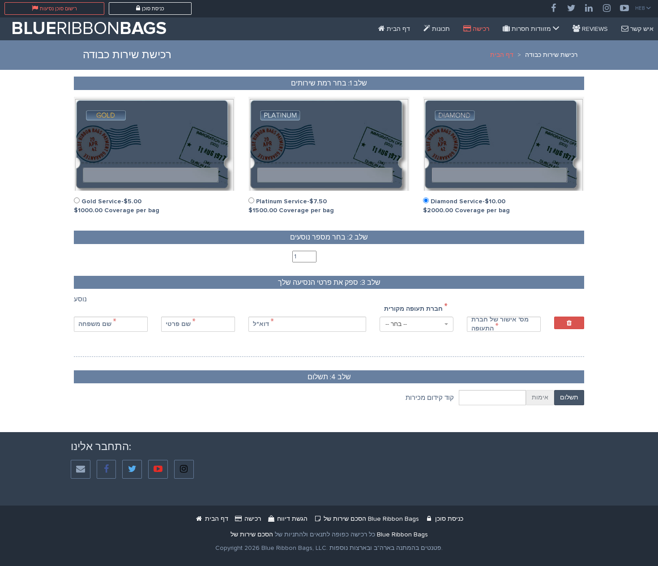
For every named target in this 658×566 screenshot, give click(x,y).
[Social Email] (80, 469)
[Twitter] (571, 8)
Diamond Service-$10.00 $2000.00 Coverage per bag (466, 205)
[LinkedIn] (589, 8)
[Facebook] (553, 8)
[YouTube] (624, 8)
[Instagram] (607, 8)
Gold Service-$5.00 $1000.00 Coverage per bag (116, 205)
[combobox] (416, 324)
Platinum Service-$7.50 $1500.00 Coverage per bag (291, 205)
